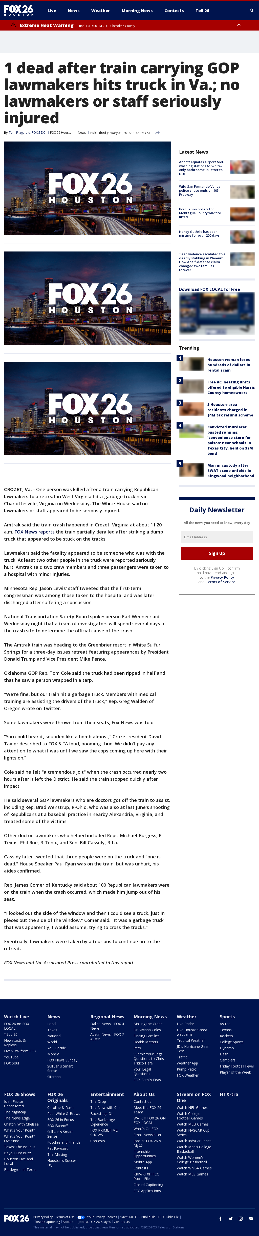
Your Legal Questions (142, 1071)
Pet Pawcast (57, 1148)
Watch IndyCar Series (194, 1140)
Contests (97, 1140)
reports (46, 532)
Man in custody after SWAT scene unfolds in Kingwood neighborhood (230, 470)
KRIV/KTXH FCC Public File (146, 1176)
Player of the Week (235, 1072)
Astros (225, 1023)
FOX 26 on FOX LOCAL (16, 1026)
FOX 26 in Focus (60, 1119)
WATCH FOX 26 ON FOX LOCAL (150, 1120)
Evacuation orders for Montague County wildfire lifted (200, 213)
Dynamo (227, 1048)
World (52, 1042)
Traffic (182, 1057)
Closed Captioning (148, 1184)
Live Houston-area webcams (192, 1032)
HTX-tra (229, 1094)
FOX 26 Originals (57, 1097)
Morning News (150, 1017)
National (54, 1035)
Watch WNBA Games (194, 1168)
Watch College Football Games (190, 1115)
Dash (224, 1054)
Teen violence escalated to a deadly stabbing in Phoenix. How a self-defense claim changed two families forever (202, 262)
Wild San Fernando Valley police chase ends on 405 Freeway (199, 190)
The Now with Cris (105, 1107)
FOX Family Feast (148, 1079)
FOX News (26, 532)
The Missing (57, 1154)
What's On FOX (146, 1128)
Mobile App (143, 1162)
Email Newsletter (147, 1134)
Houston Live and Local (18, 1161)
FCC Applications (147, 1190)
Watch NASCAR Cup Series (193, 1132)
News (82, 132)
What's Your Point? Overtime (19, 1138)
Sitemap (54, 1076)
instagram (241, 1219)
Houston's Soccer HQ (61, 1162)
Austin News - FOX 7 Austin (107, 1036)
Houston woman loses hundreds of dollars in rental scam (228, 365)
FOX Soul (11, 1063)
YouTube (11, 1057)
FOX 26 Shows (19, 1094)
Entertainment (107, 1094)
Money (53, 1054)
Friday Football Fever (237, 1066)
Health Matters (146, 1042)
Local (51, 1023)
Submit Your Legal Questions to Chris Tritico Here (149, 1058)
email (251, 1219)
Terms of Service (220, 581)
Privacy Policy (222, 577)
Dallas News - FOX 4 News (107, 1026)
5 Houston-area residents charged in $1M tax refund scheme (230, 409)
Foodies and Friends (63, 1142)
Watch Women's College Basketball (192, 1159)
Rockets (226, 1035)
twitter (231, 1219)
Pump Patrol (187, 1069)
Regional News (107, 1017)
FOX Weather (188, 1075)
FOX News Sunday (62, 1060)
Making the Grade (148, 1023)
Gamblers (227, 1060)
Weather (187, 1017)
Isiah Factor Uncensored (14, 1103)
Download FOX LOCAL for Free (209, 289)
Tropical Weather (191, 1040)
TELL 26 (10, 1034)
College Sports (232, 1042)
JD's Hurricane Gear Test (193, 1048)
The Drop (98, 1101)
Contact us (142, 1101)
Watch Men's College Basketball (194, 1149)
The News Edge (17, 1118)
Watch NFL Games (192, 1107)
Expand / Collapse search (252, 10)
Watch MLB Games (193, 1124)
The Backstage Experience (102, 1122)
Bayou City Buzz (17, 1152)
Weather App (187, 1063)
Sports (227, 1017)
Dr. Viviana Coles (147, 1029)
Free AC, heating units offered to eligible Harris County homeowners (231, 387)
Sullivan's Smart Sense (60, 1068)
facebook (221, 1219)
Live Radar (185, 1023)
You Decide (56, 1048)
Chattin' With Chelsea (21, 1124)
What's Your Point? (19, 1130)
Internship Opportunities (145, 1153)
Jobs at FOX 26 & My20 (148, 1143)
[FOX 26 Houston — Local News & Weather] (20, 11)
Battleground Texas (20, 1169)
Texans (226, 1029)
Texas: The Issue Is (19, 1146)
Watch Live (16, 1017)
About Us (144, 1094)
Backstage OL (101, 1113)
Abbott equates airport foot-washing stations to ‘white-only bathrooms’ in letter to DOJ (202, 168)
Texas (52, 1029)
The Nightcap (15, 1112)
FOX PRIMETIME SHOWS (104, 1132)
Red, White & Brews (63, 1113)
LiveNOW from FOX (20, 1051)
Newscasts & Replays (15, 1042)
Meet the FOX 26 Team (147, 1109)
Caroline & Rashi (60, 1107)
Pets (137, 1048)
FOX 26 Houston (61, 132)
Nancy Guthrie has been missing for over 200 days (199, 233)
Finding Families (147, 1035)
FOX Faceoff (57, 1125)
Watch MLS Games (192, 1174)
